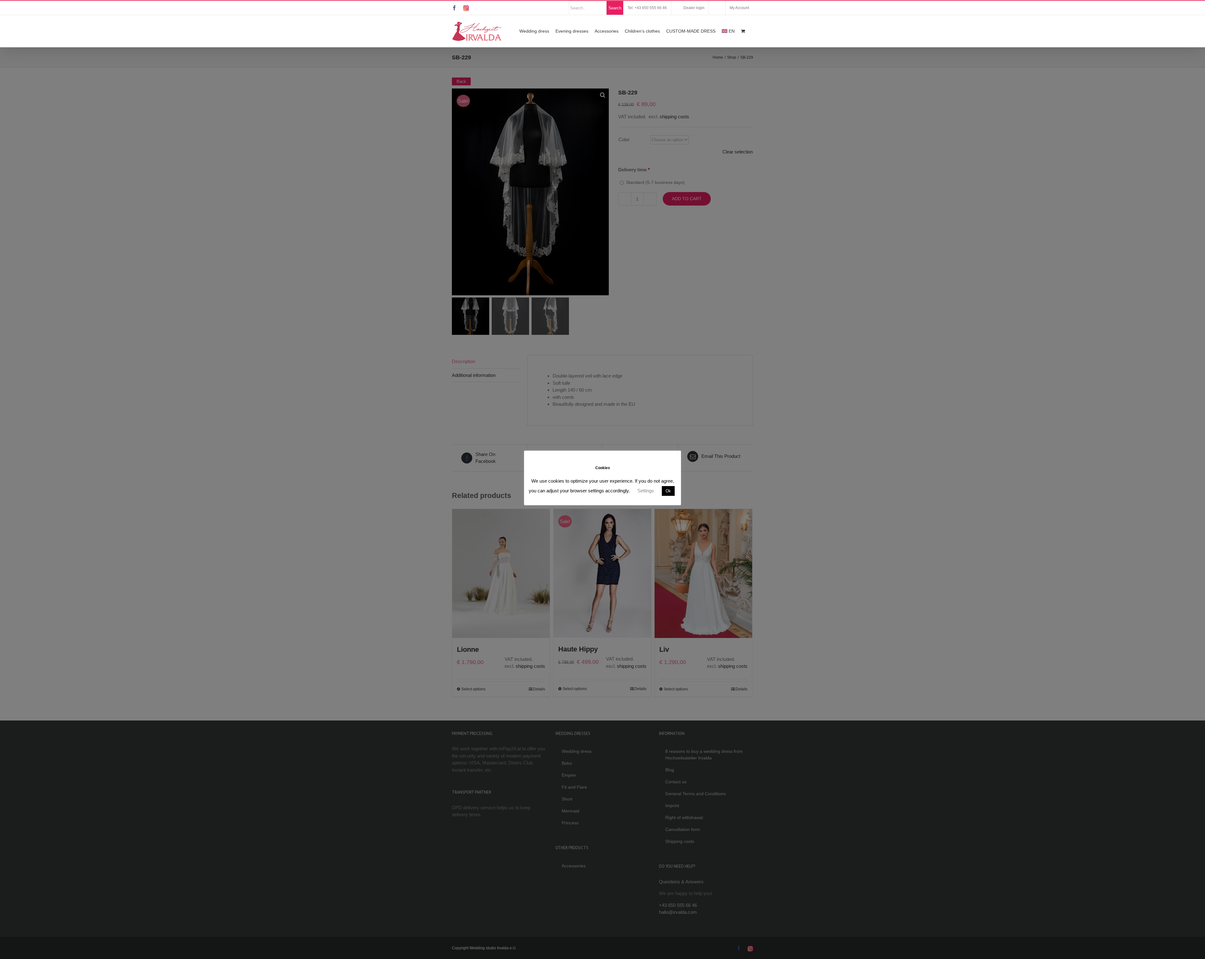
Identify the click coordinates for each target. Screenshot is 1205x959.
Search (614, 8)
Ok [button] (668, 491)
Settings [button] (645, 490)
